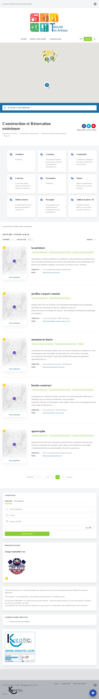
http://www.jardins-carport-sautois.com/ (56, 321)
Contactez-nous (55, 39)
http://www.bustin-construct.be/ (53, 413)
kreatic (27, 622)
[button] (94, 39)
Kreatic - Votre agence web (23, 685)
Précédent (30, 477)
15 (52, 477)
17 (62, 477)
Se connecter (19, 501)
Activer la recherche (18, 108)
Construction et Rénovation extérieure (54, 133)
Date (29, 239)
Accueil (23, 39)
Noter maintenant (14, 277)
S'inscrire (8, 501)
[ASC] (95, 239)
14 (48, 477)
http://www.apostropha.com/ (52, 456)
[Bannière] (20, 661)
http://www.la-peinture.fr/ (51, 272)
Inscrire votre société (38, 39)
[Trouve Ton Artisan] (49, 22)
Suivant (69, 477)
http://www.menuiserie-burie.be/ (53, 367)
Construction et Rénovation (29, 133)
